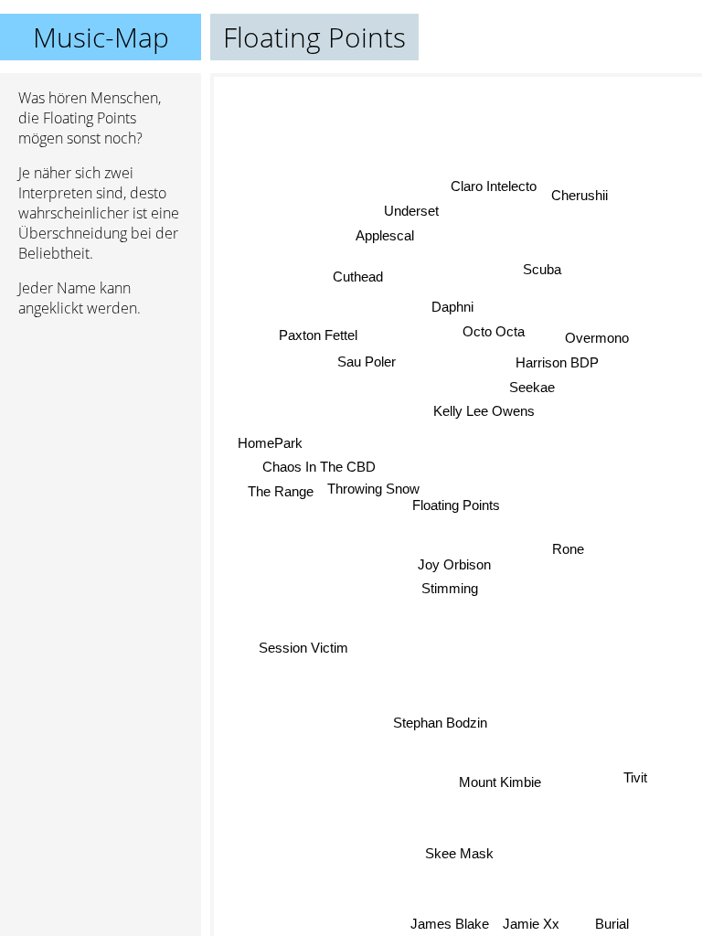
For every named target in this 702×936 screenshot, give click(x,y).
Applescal (385, 235)
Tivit (635, 777)
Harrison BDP (557, 362)
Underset (411, 210)
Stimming (449, 588)
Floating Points (456, 505)
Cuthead (358, 276)
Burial (612, 923)
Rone (568, 548)
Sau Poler (366, 361)
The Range (280, 491)
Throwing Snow (373, 488)
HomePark (270, 443)
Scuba (542, 269)
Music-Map (101, 37)
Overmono (597, 338)
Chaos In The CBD (319, 467)
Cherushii (579, 194)
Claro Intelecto (494, 186)
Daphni (452, 306)
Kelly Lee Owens (483, 411)
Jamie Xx (531, 923)
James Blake (449, 923)
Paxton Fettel (318, 336)
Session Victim (303, 648)
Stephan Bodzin (440, 722)
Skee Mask (460, 852)
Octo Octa (494, 331)
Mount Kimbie (500, 781)
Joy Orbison (454, 564)
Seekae (532, 387)
